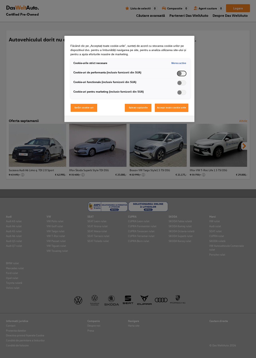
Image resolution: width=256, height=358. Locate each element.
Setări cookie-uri (84, 107)
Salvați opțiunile (138, 107)
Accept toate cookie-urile (171, 107)
